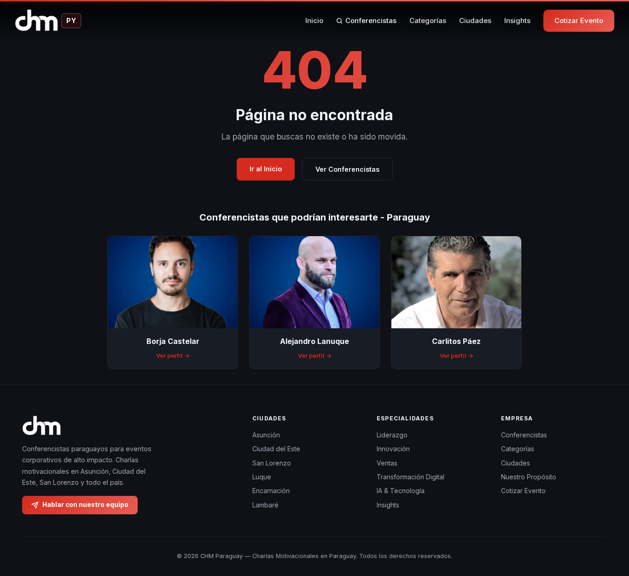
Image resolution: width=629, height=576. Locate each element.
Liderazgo (392, 435)
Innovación (393, 449)
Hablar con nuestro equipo (85, 504)
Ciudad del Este (276, 449)
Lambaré (265, 505)
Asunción (266, 435)
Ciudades (475, 20)
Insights (517, 20)
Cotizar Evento (578, 20)
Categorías (427, 20)
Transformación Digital (410, 477)
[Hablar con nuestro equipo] (605, 521)
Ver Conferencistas (347, 169)
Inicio (314, 20)
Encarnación (271, 491)
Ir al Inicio (266, 169)
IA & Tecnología (401, 491)
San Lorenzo (271, 463)
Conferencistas (370, 20)
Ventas (387, 463)
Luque (261, 477)
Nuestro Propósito (528, 477)
